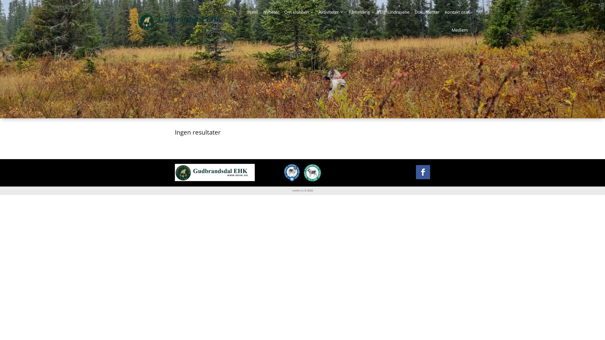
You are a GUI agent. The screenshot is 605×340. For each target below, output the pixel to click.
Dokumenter (427, 12)
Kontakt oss (456, 12)
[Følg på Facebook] (423, 172)
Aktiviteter (329, 12)
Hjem (252, 12)
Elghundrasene (395, 12)
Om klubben (296, 12)
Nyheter (271, 12)
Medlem (460, 30)
